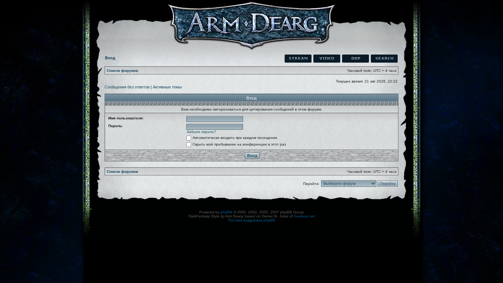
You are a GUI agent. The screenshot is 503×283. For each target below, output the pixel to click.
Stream (298, 59)
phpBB (226, 212)
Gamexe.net (304, 216)
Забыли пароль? (201, 132)
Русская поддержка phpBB (251, 220)
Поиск (384, 59)
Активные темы (167, 87)
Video (326, 59)
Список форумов (122, 71)
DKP (355, 59)
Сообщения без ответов (127, 87)
